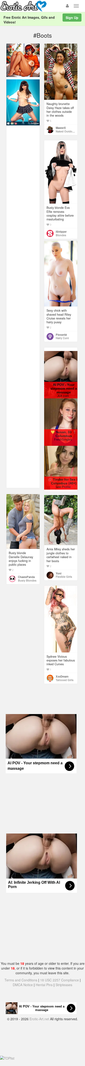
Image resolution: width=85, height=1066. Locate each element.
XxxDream (62, 676)
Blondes (61, 235)
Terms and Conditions (20, 980)
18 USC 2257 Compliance (59, 980)
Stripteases (63, 984)
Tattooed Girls (64, 680)
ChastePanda (26, 577)
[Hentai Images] (23, 60)
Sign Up (72, 17)
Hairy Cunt (62, 338)
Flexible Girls (64, 577)
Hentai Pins (44, 984)
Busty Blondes (27, 580)
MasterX (61, 128)
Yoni (58, 573)
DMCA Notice (23, 984)
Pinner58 (61, 335)
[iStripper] (23, 102)
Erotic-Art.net (39, 1018)
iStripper (61, 231)
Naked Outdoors (66, 131)
